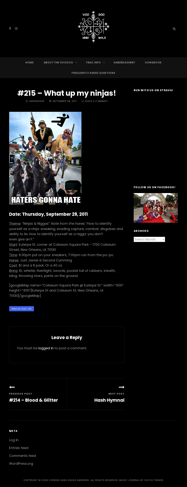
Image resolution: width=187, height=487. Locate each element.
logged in (46, 348)
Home (29, 62)
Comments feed (22, 455)
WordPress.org (21, 463)
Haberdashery (124, 62)
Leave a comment (96, 101)
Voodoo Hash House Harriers (69, 480)
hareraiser (36, 101)
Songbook (153, 62)
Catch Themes (153, 480)
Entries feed (18, 448)
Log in (13, 440)
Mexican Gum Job (21, 308)
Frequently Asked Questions (93, 73)
